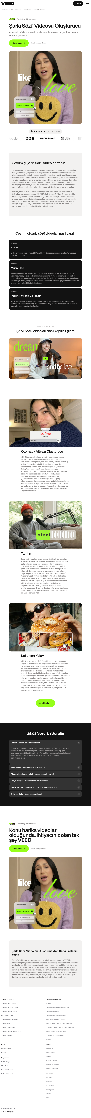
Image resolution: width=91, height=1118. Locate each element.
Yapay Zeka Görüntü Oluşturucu (57, 1007)
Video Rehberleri (7, 1074)
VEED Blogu (5, 1062)
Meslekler (49, 1049)
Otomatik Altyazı (7, 1015)
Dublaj (48, 1039)
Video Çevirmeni (7, 1035)
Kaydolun (78, 3)
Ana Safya (4, 10)
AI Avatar (49, 1003)
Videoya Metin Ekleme (9, 1011)
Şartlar (48, 1057)
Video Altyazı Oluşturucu (10, 1019)
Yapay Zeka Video (52, 1011)
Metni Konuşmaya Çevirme (56, 1031)
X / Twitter (50, 1086)
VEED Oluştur (16, 10)
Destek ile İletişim (52, 1065)
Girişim (3, 1053)
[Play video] (45, 358)
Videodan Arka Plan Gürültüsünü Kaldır (60, 1027)
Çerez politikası (51, 1061)
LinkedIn (49, 1082)
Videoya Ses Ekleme (8, 1003)
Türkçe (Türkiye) (7, 1112)
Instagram (50, 1090)
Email (48, 1098)
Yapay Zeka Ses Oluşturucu (56, 1015)
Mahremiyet (50, 1053)
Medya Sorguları (52, 1069)
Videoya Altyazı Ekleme (9, 1007)
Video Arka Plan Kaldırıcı (55, 1035)
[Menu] (87, 3)
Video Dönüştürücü (8, 1027)
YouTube (49, 1078)
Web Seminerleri (7, 1070)
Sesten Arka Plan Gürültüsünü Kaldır (59, 1023)
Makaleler (4, 1066)
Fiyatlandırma (6, 1049)
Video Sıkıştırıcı (6, 1023)
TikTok (48, 1094)
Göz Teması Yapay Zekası (55, 1019)
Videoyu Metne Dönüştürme (11, 1031)
